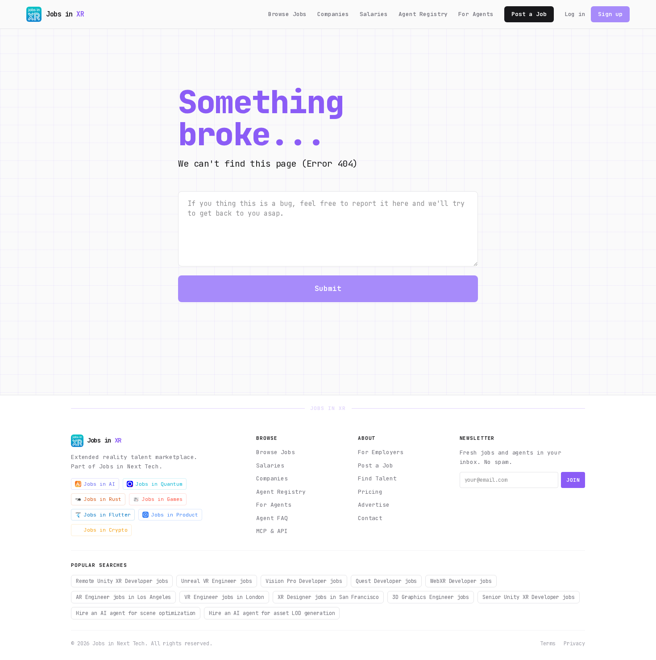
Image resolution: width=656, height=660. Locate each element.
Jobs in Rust (102, 499)
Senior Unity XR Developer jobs (528, 597)
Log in (575, 14)
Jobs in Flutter (107, 515)
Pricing (370, 492)
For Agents (476, 14)
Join (573, 480)
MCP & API (272, 531)
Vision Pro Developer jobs (304, 581)
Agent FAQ (272, 518)
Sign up (610, 14)
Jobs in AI (99, 484)
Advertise (374, 504)
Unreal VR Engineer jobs (216, 581)
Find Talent (377, 478)
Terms (547, 643)
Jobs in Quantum (159, 484)
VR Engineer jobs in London (224, 597)
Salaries (374, 14)
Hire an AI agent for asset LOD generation (272, 613)
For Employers (380, 452)
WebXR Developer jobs (461, 581)
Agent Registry (423, 14)
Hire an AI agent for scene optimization (135, 613)
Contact (370, 518)
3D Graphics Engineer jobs (430, 597)
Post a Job (529, 14)
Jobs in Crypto (106, 530)
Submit (328, 288)
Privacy (574, 643)
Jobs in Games (162, 499)
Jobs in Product (174, 515)
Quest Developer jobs (386, 581)
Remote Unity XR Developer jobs (122, 581)
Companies (333, 14)
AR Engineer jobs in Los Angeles (123, 597)
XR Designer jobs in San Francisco (328, 597)
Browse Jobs (287, 14)
